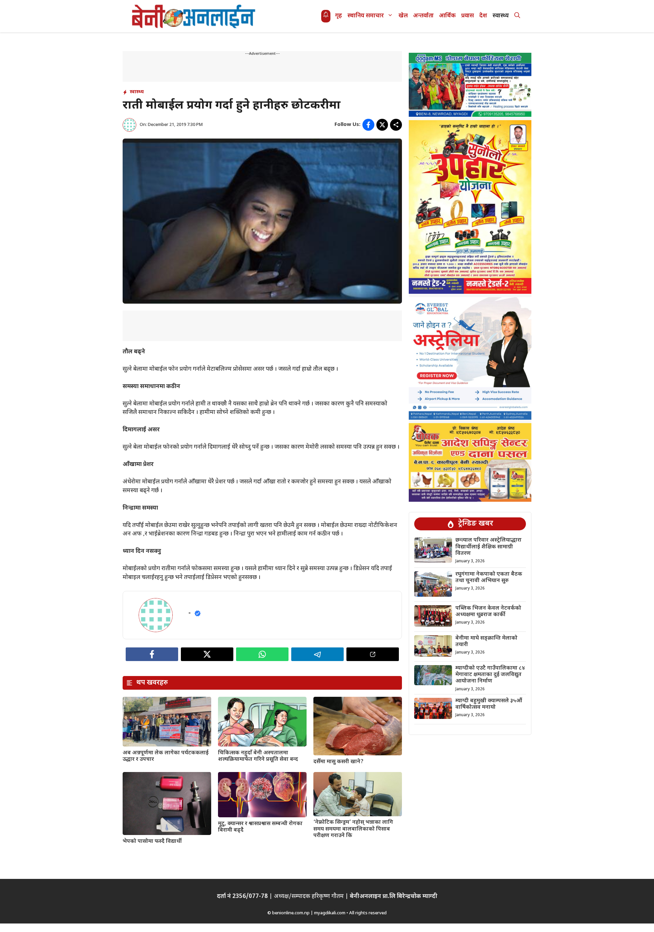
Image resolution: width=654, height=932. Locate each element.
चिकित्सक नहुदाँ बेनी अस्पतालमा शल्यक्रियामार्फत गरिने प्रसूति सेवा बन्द (258, 756)
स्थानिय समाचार (365, 16)
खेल (403, 16)
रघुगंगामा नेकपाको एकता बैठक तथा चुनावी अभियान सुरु (488, 577)
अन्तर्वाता (423, 16)
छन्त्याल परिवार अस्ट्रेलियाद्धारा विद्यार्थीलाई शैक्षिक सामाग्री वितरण (488, 547)
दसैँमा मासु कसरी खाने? (338, 762)
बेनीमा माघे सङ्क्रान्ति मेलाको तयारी (486, 641)
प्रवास (467, 16)
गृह (338, 16)
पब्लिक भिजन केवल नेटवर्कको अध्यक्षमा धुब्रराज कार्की (488, 611)
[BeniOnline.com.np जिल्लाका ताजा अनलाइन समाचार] (194, 16)
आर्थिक (447, 16)
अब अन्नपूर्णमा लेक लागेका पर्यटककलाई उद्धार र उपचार (165, 756)
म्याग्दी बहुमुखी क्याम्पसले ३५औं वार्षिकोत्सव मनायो (488, 704)
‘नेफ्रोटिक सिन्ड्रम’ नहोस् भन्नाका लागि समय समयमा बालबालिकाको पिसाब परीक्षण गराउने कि (353, 829)
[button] (517, 16)
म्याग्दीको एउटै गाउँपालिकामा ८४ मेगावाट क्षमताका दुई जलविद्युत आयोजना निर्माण (490, 675)
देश (483, 16)
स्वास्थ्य (501, 16)
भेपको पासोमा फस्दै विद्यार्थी (152, 841)
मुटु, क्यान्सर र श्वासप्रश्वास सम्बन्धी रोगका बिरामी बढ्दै (260, 827)
